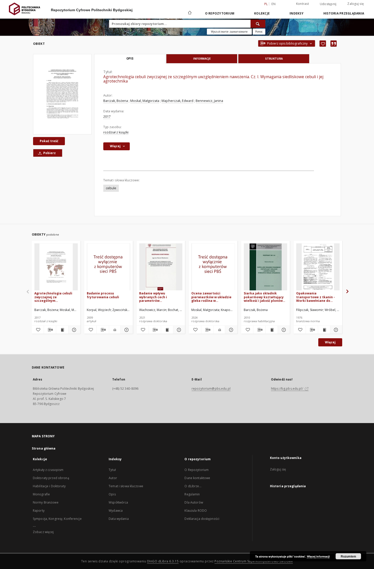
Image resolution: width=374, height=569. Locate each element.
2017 (106, 116)
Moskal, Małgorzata (144, 101)
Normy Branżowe (46, 502)
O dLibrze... (192, 486)
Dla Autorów (193, 502)
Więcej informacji (318, 556)
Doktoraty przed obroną (51, 478)
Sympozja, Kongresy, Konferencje (57, 519)
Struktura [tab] (274, 58)
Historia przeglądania (343, 13)
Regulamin (192, 494)
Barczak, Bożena (115, 101)
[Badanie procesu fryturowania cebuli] (108, 267)
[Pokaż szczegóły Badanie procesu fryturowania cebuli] (126, 330)
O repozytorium (220, 13)
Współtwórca (118, 502)
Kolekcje (262, 13)
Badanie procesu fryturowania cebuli (103, 295)
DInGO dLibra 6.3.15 (163, 561)
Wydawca (116, 510)
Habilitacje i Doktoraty (49, 486)
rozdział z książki (115, 132)
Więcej (330, 342)
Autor (113, 478)
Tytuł (112, 470)
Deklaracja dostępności (201, 519)
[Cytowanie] (333, 43)
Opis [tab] (129, 58)
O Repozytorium (196, 470)
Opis (112, 494)
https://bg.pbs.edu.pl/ (287, 388)
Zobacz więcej (43, 532)
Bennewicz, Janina (209, 101)
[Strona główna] (189, 13)
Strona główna (44, 448)
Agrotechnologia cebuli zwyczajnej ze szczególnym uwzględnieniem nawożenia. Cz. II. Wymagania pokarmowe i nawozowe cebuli (54, 297)
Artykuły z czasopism (48, 470)
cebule (111, 188)
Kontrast (302, 4)
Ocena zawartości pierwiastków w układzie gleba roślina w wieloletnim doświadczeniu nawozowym (211, 297)
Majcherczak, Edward (177, 101)
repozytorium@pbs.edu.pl (211, 388)
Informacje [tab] (202, 58)
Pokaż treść (49, 141)
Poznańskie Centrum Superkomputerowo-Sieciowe (253, 561)
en (273, 4)
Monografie (41, 494)
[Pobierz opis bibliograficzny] (50, 330)
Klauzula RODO (195, 510)
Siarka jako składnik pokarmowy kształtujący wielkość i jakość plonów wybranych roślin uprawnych (264, 297)
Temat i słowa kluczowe (126, 486)
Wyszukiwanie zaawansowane (229, 31)
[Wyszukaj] (258, 24)
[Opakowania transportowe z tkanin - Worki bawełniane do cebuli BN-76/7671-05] (317, 267)
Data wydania (118, 519)
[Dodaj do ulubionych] (322, 43)
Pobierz (49, 153)
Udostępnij (328, 4)
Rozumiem (348, 556)
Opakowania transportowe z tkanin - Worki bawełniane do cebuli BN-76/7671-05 (315, 297)
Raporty (39, 510)
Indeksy (297, 13)
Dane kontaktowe (197, 478)
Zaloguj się (355, 4)
